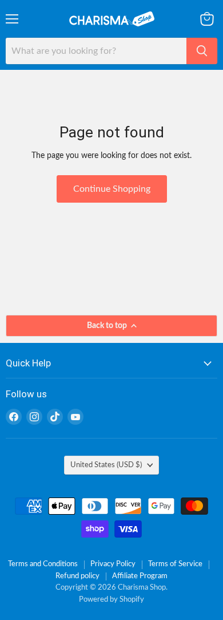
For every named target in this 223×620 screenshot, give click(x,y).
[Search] (201, 51)
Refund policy (77, 576)
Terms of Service (175, 564)
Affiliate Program (140, 576)
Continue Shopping (111, 188)
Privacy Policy (113, 564)
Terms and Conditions (43, 564)
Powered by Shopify (111, 599)
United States (106, 465)
